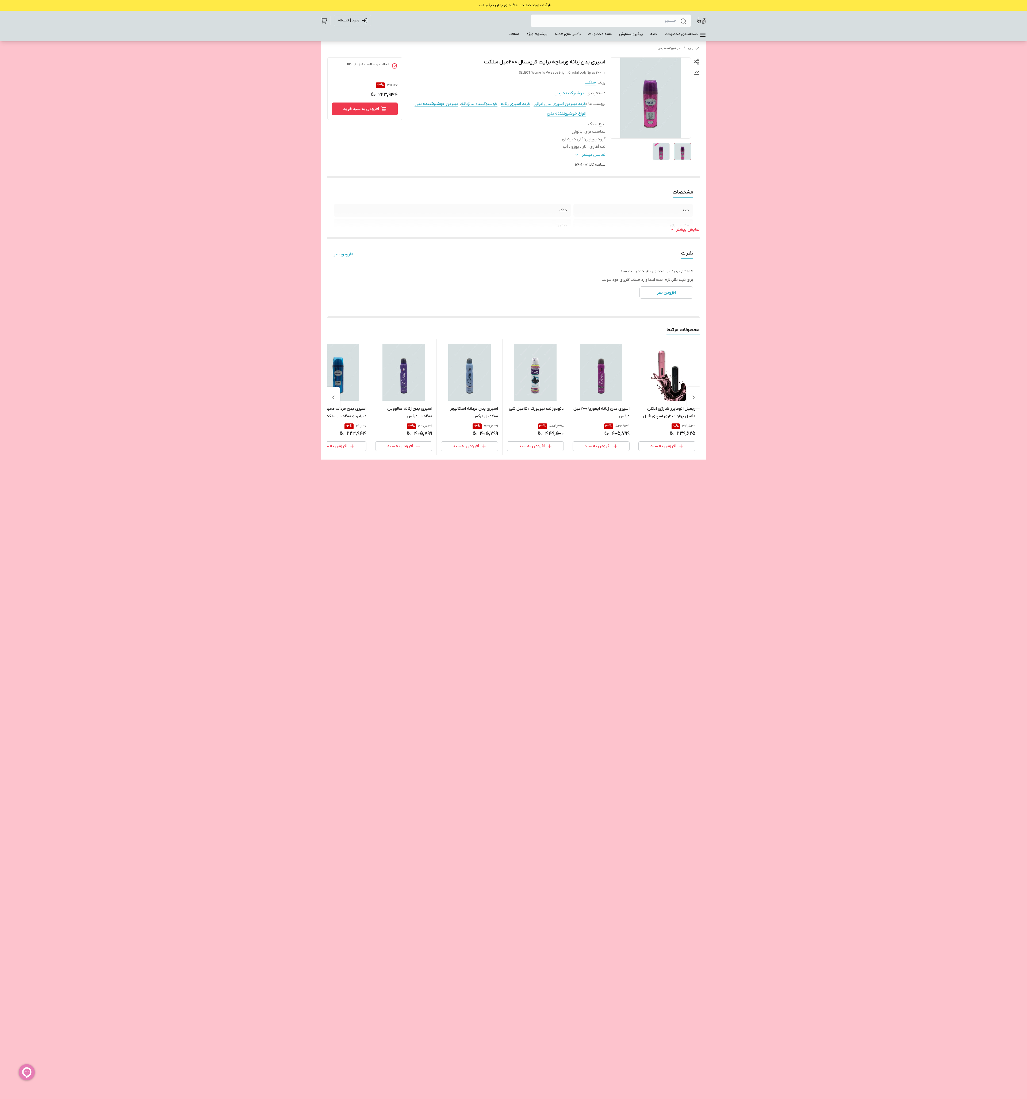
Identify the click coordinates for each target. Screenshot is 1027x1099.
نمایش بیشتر (688, 229)
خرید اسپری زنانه (515, 104)
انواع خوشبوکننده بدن (566, 113)
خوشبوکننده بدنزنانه (479, 104)
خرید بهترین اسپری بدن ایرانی (560, 104)
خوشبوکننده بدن (668, 48)
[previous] (693, 397)
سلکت (590, 82)
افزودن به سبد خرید (361, 109)
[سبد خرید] (324, 20)
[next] (333, 397)
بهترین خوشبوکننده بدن (436, 104)
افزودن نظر (343, 254)
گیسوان (694, 48)
